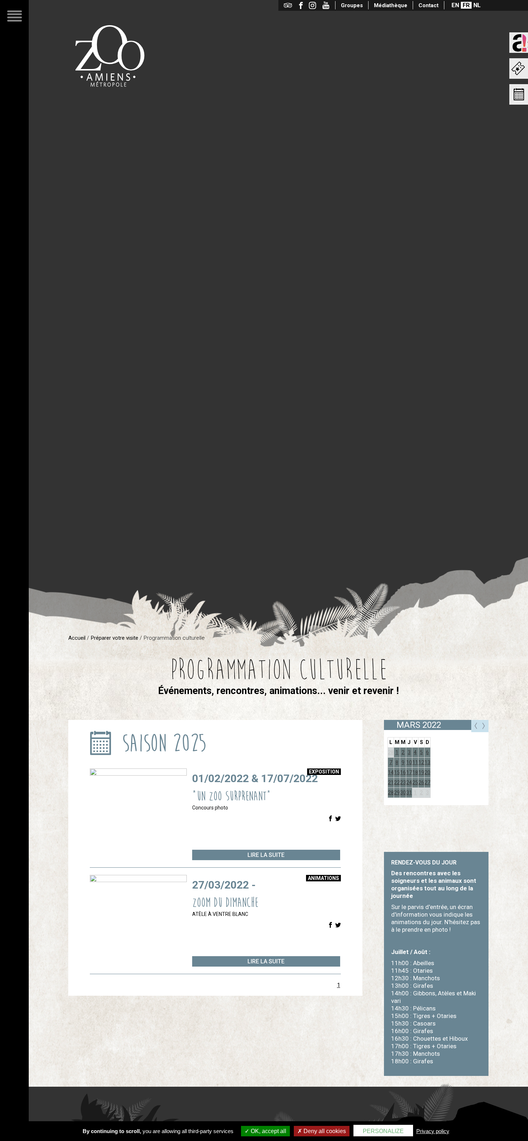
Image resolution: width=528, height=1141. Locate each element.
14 (391, 772)
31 (409, 792)
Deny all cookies (324, 1131)
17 (409, 772)
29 (397, 792)
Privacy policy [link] (432, 1131)
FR (466, 5)
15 (397, 772)
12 (421, 762)
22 (397, 782)
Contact (428, 5)
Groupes (352, 5)
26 (421, 782)
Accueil (76, 638)
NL (477, 5)
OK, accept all (267, 1131)
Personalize (383, 1131)
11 (415, 762)
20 (427, 772)
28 (391, 752)
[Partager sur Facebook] (330, 819)
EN (455, 5)
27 (427, 782)
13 (427, 762)
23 (403, 782)
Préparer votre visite (114, 638)
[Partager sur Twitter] (338, 819)
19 (421, 772)
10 (409, 762)
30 (403, 792)
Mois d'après (484, 726)
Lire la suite (265, 855)
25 (415, 782)
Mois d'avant (475, 726)
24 (409, 782)
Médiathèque (390, 5)
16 (403, 772)
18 (415, 772)
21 (391, 782)
